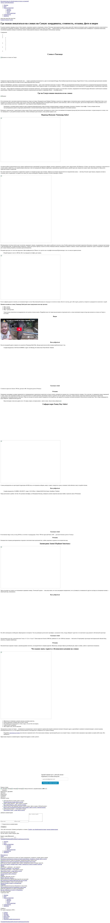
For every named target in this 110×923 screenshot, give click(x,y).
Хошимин (3, 884)
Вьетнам (9, 10)
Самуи (2, 856)
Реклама (6, 913)
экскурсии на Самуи (15, 733)
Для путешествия (11, 13)
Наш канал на (4, 855)
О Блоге (6, 912)
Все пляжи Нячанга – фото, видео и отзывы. (15, 804)
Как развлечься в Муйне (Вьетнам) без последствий (14, 880)
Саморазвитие (7, 14)
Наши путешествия (8, 7)
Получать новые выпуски (50, 782)
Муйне (2, 875)
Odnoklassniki (9, 839)
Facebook (14, 839)
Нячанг (2, 865)
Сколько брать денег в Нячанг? (8, 873)
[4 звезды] (19, 788)
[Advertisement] (45, 68)
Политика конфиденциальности (12, 919)
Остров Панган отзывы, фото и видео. (13, 802)
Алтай (8, 11)
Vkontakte (3, 839)
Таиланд (9, 9)
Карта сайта (7, 916)
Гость (5, 6)
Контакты (6, 917)
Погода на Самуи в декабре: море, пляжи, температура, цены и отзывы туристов (21, 864)
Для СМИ (6, 915)
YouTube (27, 839)
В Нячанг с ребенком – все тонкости (10, 868)
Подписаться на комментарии (10, 824)
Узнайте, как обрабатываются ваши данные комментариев (43, 829)
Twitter (18, 839)
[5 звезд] (24, 788)
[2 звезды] (8, 788)
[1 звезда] (3, 788)
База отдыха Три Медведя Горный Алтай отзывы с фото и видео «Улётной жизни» (25, 807)
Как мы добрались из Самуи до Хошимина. (12, 890)
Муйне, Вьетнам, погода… (7, 877)
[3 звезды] (14, 788)
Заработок (6, 16)
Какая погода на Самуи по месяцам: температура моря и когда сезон (18, 861)
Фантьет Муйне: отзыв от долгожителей (11, 883)
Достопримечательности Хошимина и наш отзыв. (13, 887)
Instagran (22, 839)
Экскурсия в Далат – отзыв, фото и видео (14, 810)
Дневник (6, 5)
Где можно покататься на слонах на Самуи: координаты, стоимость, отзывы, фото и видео (24, 859)
